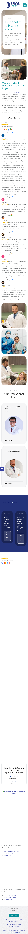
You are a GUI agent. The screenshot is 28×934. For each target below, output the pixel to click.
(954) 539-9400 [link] (8, 899)
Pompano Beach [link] (14, 776)
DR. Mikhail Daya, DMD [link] (12, 451)
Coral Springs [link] (14, 781)
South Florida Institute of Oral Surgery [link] (15, 93)
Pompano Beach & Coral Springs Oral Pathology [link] (7, 522)
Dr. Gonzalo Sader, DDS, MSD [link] (13, 408)
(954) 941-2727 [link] (8, 855)
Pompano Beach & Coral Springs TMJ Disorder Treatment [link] (20, 524)
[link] (2, 469)
